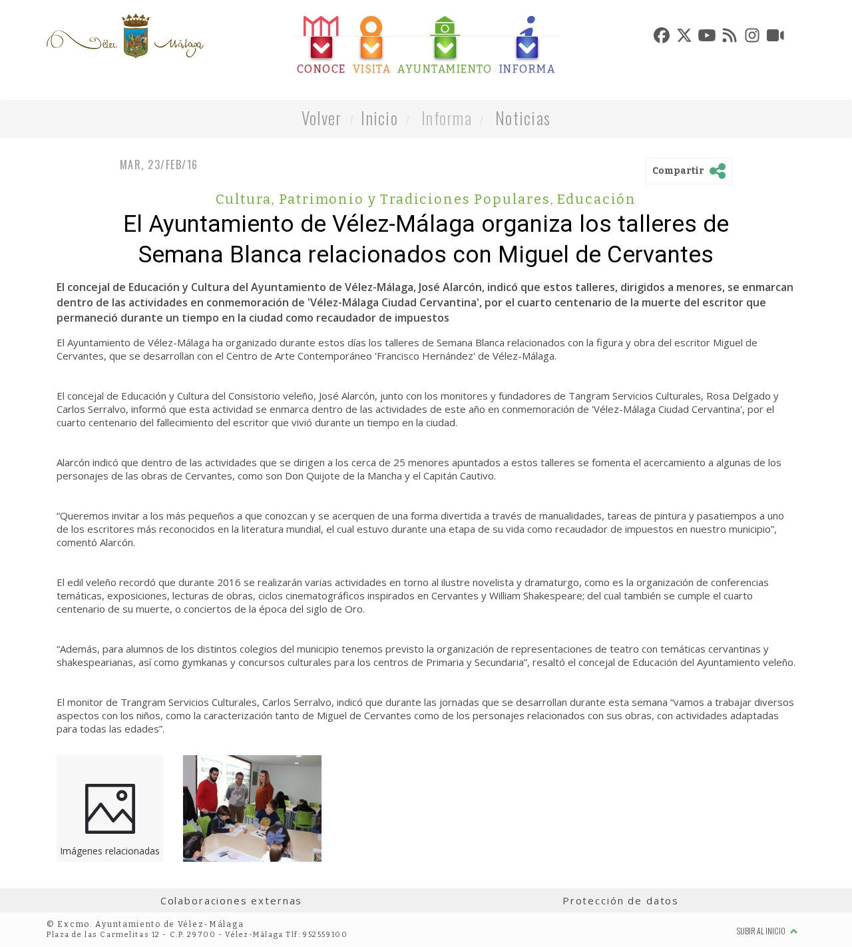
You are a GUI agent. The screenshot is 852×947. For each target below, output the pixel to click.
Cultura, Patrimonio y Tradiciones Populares (385, 199)
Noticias (522, 117)
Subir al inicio (762, 930)
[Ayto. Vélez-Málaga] (125, 36)
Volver (322, 117)
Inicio (379, 117)
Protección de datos (620, 900)
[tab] (321, 45)
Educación (596, 199)
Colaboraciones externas (231, 900)
